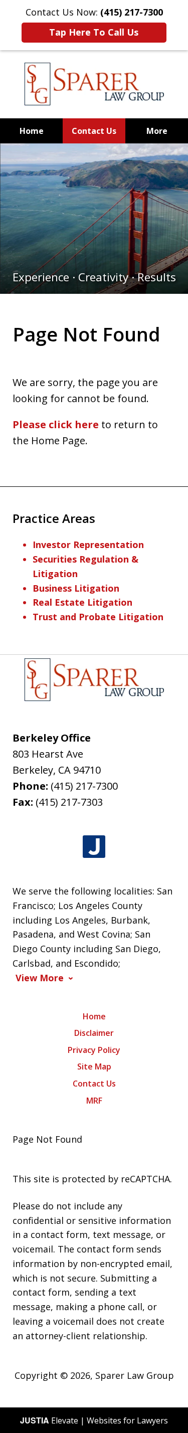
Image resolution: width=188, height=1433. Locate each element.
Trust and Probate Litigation (98, 617)
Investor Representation (88, 545)
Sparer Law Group (134, 1375)
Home (32, 130)
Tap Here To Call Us (93, 32)
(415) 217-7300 (84, 786)
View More (40, 978)
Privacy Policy (94, 1049)
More (156, 130)
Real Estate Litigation (82, 602)
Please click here (56, 424)
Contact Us (94, 130)
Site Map (94, 1066)
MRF (94, 1100)
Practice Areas (54, 518)
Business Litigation (76, 588)
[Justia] (94, 847)
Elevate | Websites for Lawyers (94, 1420)
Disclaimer (94, 1032)
